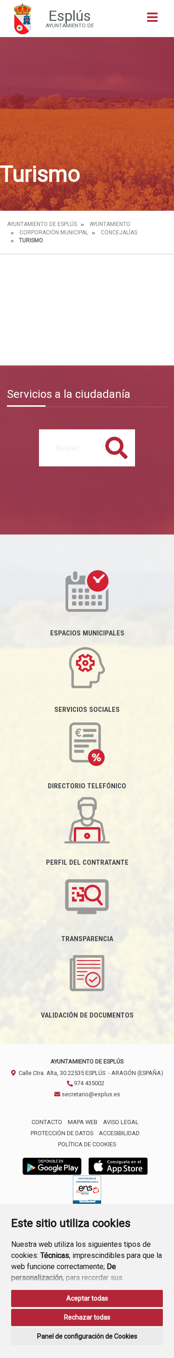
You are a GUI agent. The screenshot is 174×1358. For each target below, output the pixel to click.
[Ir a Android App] (52, 1166)
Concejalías (119, 232)
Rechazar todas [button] (87, 1317)
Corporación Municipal (53, 232)
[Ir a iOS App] (118, 1166)
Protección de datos (62, 1133)
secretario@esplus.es (90, 1094)
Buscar (116, 447)
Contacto (47, 1122)
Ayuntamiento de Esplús (42, 224)
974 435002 (88, 1083)
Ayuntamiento (110, 224)
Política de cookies (87, 1144)
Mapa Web (82, 1122)
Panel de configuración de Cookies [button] (87, 1336)
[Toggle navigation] (152, 20)
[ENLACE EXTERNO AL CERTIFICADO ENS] (87, 1192)
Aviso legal (121, 1122)
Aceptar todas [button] (87, 1298)
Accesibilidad (119, 1133)
